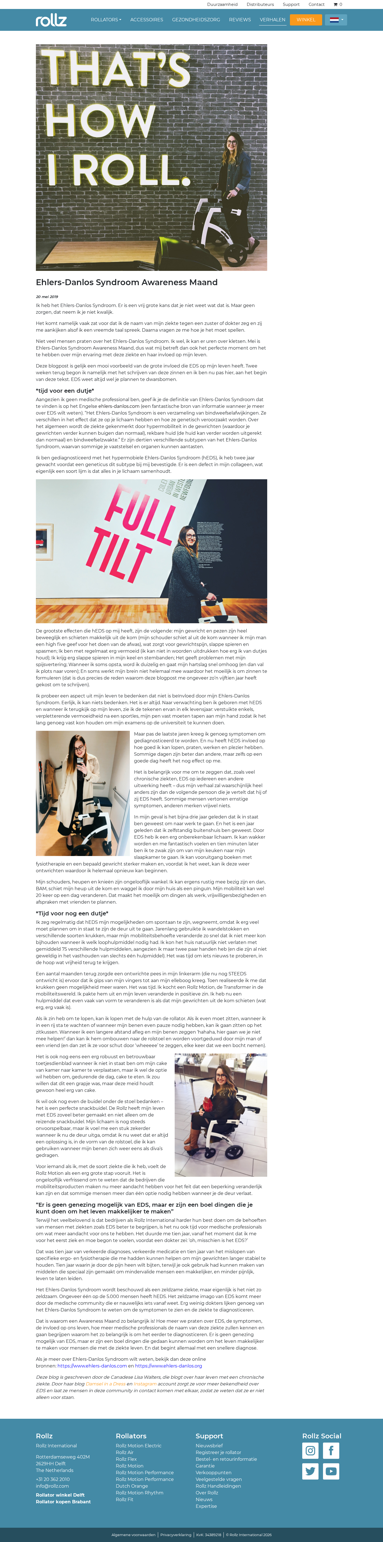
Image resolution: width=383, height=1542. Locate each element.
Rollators (104, 19)
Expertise (206, 1506)
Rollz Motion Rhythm (139, 1493)
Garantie (205, 1466)
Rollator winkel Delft (60, 1495)
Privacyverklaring (176, 1535)
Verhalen (272, 19)
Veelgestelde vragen (219, 1479)
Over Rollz (207, 1493)
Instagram (145, 1384)
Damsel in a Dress (105, 1384)
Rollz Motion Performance (145, 1472)
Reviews (240, 19)
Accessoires (146, 19)
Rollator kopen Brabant (63, 1501)
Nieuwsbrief (209, 1445)
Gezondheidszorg (196, 19)
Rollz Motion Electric (138, 1445)
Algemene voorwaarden (134, 1535)
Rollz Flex (126, 1459)
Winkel (306, 19)
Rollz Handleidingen (218, 1486)
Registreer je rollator (218, 1452)
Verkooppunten (214, 1472)
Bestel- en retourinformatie (226, 1459)
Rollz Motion (130, 1466)
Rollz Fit (124, 1499)
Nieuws (204, 1499)
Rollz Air (124, 1452)
